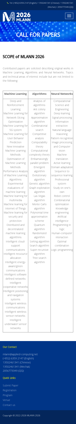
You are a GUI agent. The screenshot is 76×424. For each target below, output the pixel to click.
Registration (9, 390)
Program (7, 395)
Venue (6, 400)
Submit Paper (10, 385)
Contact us (9, 405)
